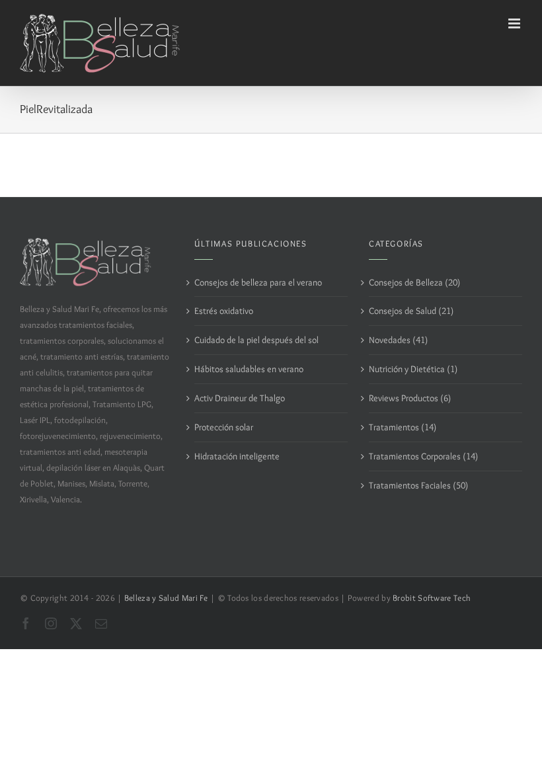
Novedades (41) (398, 339)
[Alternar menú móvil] (515, 23)
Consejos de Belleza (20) (414, 282)
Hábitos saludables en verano (248, 369)
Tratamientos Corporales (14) (423, 456)
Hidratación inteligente (237, 456)
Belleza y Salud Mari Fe (166, 598)
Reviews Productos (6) (410, 398)
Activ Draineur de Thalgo (239, 398)
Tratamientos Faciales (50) (418, 485)
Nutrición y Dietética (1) (413, 369)
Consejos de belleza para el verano (258, 282)
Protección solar (223, 427)
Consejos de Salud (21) (411, 310)
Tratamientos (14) (402, 427)
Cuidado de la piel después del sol (256, 339)
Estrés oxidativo (223, 310)
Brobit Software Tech (432, 598)
